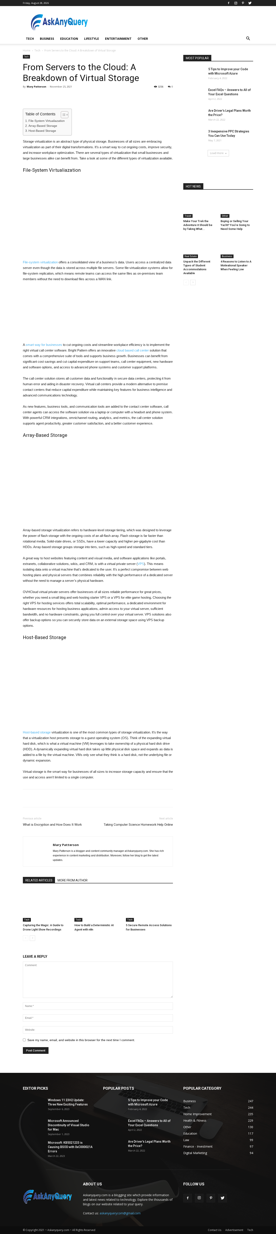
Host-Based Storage (42, 130)
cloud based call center (132, 350)
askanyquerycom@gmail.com (120, 1213)
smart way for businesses (44, 345)
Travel (188, 215)
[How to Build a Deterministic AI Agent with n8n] (97, 905)
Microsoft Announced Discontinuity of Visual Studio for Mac (68, 1125)
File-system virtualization (40, 262)
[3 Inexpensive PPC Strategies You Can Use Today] (194, 136)
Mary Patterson (36, 86)
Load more (217, 153)
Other (143, 39)
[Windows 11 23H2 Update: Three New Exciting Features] (33, 1105)
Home (26, 50)
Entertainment (118, 39)
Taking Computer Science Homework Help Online (138, 825)
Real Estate (191, 256)
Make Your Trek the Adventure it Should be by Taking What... (197, 225)
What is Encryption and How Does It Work (52, 825)
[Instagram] (235, 3)
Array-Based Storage (42, 125)
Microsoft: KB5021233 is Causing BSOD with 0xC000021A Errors (70, 1147)
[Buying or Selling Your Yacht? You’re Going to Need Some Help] (237, 206)
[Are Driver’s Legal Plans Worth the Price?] (194, 116)
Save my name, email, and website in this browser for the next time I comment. (81, 1040)
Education (69, 39)
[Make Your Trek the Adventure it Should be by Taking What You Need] (199, 206)
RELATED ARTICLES (38, 880)
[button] (248, 39)
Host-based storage (37, 732)
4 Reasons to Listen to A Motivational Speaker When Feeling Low (236, 265)
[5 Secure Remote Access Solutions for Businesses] (149, 905)
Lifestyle (91, 39)
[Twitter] (250, 3)
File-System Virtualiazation (46, 120)
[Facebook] (228, 3)
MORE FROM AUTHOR (73, 880)
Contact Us (214, 1230)
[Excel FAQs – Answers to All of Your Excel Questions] (194, 95)
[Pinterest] (243, 3)
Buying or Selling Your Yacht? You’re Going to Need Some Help (235, 225)
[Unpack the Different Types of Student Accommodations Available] (199, 247)
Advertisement (234, 1230)
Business (47, 39)
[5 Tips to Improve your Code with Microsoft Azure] (194, 74)
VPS (141, 564)
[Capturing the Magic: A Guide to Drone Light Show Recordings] (46, 905)
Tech (30, 39)
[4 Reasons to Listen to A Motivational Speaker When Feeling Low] (237, 247)
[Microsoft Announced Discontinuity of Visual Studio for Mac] (33, 1126)
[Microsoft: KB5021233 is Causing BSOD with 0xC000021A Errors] (33, 1148)
